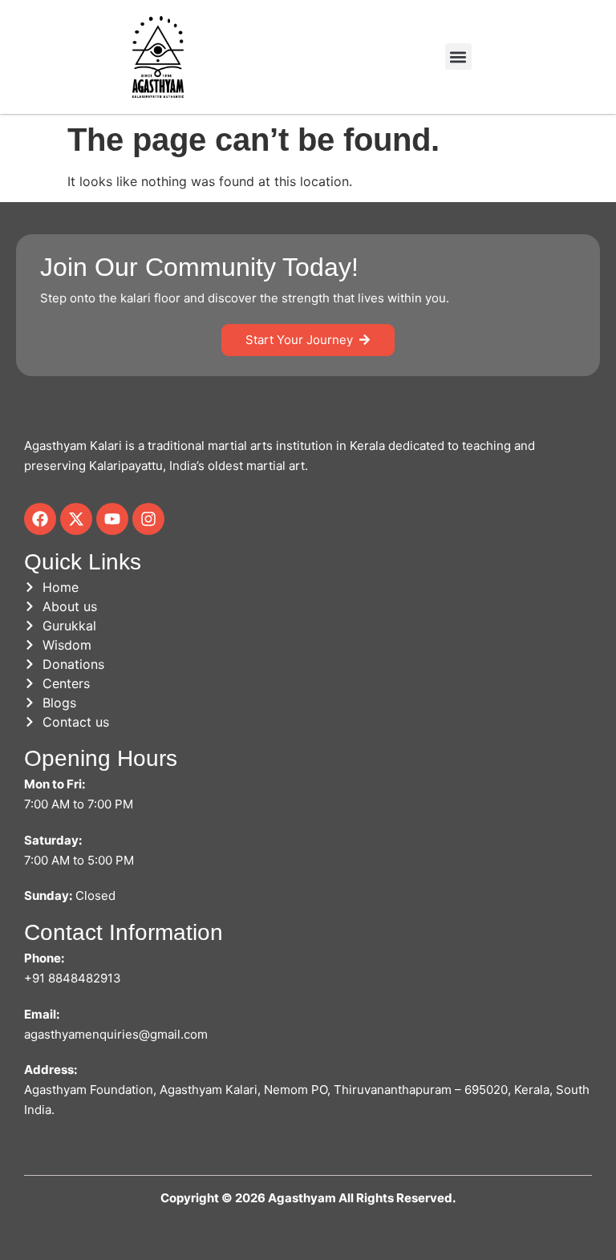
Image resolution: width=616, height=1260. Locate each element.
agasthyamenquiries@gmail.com (116, 1034)
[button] (458, 56)
